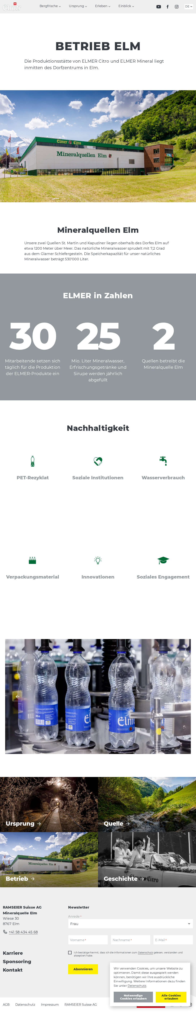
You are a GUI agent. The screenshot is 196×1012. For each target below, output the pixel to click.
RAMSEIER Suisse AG (81, 1004)
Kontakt (13, 970)
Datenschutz (145, 952)
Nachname (122, 940)
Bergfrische (49, 6)
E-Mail (161, 940)
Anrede (74, 916)
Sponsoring (17, 961)
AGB (6, 1004)
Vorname (78, 940)
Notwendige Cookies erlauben (133, 997)
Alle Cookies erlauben (171, 997)
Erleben (101, 6)
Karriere (13, 953)
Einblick (124, 6)
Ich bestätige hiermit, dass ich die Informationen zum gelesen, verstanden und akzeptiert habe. (128, 954)
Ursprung (76, 6)
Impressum (50, 1004)
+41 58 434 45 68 (23, 932)
